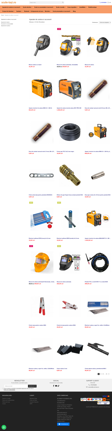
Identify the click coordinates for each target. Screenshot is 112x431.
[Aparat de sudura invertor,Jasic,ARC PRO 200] (70, 89)
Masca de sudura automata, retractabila (67, 64)
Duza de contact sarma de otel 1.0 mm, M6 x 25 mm (42, 151)
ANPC (31, 403)
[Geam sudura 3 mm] (70, 349)
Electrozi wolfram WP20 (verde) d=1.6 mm (68, 238)
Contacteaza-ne (64, 424)
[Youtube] (56, 386)
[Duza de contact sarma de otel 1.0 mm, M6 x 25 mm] (42, 132)
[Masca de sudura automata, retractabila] (70, 45)
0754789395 (93, 385)
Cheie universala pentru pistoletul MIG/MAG (40, 195)
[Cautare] (62, 2)
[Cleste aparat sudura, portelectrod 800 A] (98, 349)
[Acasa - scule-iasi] (8, 2)
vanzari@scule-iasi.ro (93, 387)
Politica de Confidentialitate (9, 389)
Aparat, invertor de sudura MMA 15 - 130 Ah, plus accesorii (98, 151)
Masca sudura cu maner (35, 64)
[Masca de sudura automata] (70, 262)
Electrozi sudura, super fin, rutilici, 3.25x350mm (41, 368)
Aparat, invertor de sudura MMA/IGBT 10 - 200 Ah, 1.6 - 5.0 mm (98, 238)
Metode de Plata (33, 398)
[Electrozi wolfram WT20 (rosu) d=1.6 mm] (42, 219)
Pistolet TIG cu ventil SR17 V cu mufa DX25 (96, 281)
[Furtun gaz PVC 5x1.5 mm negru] (70, 132)
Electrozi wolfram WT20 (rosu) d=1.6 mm (39, 238)
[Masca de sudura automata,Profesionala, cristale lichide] (42, 262)
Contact (4, 403)
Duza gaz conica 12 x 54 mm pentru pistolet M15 (97, 195)
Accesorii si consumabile (7, 23)
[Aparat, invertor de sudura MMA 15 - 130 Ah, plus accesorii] (98, 132)
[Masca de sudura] (98, 45)
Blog (74, 11)
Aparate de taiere (5, 22)
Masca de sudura (89, 64)
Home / (3, 15)
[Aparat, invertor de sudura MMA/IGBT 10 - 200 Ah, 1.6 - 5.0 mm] (98, 219)
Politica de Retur (33, 400)
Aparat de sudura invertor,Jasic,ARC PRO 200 (69, 108)
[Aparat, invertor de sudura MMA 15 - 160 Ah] (42, 89)
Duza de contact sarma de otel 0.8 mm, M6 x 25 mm (98, 108)
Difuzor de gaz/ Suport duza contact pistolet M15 (70, 195)
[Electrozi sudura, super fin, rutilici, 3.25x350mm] (42, 349)
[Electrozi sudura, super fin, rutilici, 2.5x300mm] (98, 306)
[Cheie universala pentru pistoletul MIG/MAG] (42, 175)
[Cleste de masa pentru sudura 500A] (70, 306)
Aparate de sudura (5, 25)
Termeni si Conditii (6, 398)
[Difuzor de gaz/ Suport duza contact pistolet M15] (70, 175)
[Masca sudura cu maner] (42, 45)
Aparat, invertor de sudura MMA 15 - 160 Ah (40, 108)
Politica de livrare (6, 402)
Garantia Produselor (34, 402)
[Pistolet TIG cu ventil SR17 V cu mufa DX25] (98, 262)
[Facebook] (53, 386)
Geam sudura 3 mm (62, 368)
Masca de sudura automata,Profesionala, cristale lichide (42, 281)
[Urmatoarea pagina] (109, 374)
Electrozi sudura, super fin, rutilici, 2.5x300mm (97, 325)
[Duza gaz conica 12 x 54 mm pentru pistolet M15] (98, 175)
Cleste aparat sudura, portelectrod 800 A (95, 368)
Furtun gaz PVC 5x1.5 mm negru (65, 151)
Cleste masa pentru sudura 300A (37, 325)
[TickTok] (58, 386)
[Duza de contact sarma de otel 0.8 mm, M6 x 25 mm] (98, 89)
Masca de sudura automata (64, 281)
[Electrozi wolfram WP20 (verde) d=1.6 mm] (70, 219)
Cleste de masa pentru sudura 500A (66, 325)
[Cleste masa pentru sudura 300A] (42, 306)
